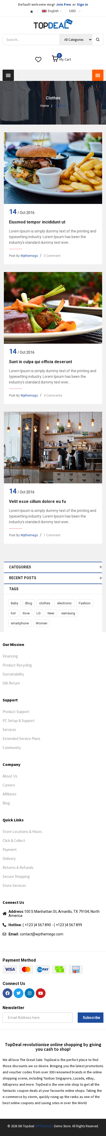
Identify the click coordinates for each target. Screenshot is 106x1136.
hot (13, 613)
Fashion (85, 603)
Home (44, 106)
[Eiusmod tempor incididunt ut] (53, 168)
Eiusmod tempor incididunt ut (37, 222)
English (53, 11)
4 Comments (53, 395)
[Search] (97, 39)
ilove (26, 613)
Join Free (63, 4)
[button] (8, 75)
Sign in (82, 4)
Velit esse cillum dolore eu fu (37, 501)
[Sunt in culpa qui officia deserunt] (53, 308)
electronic (64, 603)
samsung (68, 613)
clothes (44, 603)
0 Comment (52, 256)
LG (39, 613)
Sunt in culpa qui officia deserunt (40, 361)
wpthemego (29, 256)
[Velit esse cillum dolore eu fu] (53, 447)
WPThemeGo (44, 1126)
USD (72, 11)
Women (41, 623)
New (51, 613)
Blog (28, 603)
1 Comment (52, 535)
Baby (14, 603)
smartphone (20, 623)
